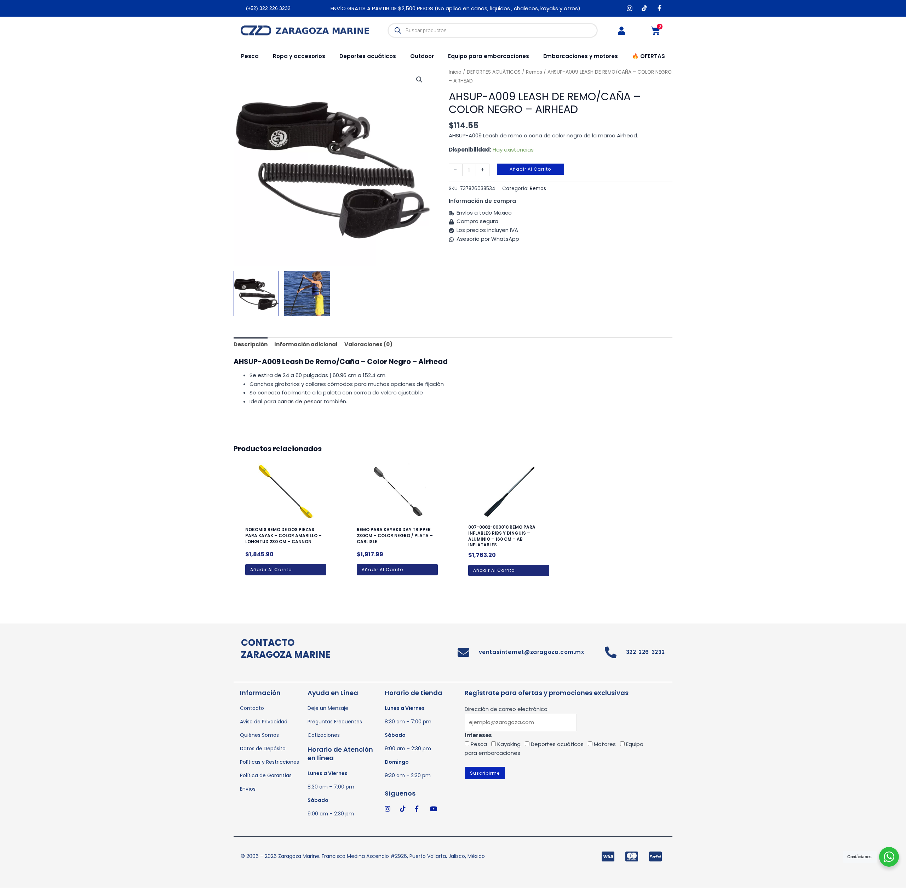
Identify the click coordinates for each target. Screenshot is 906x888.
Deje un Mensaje (328, 708)
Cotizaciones (324, 735)
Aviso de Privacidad (263, 721)
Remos (538, 188)
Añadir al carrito (530, 169)
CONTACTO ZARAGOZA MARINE (285, 648)
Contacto (252, 708)
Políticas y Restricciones (269, 761)
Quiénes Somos (259, 735)
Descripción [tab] (251, 344)
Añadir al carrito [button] (271, 570)
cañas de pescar (299, 401)
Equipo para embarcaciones (488, 56)
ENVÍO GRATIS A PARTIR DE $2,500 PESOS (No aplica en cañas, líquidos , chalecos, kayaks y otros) (455, 8)
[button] (419, 79)
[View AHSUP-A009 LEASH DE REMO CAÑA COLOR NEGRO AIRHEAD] (306, 293)
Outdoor (422, 56)
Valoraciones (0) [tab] (368, 344)
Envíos (248, 788)
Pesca (250, 56)
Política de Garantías (266, 775)
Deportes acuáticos (367, 56)
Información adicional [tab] (306, 344)
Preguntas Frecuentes (335, 721)
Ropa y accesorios (299, 56)
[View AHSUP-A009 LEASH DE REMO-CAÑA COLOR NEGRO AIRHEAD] (256, 293)
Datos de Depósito (263, 748)
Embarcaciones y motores (580, 56)
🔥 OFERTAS (648, 56)
